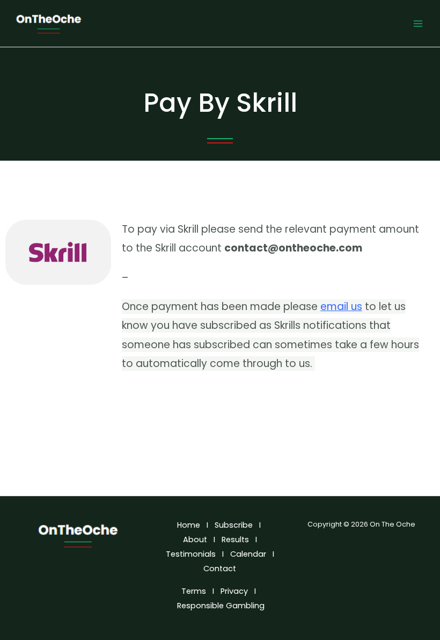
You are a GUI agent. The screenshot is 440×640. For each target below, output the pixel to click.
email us (341, 306)
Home (188, 525)
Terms (193, 591)
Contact (220, 568)
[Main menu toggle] (418, 23)
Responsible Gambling (221, 605)
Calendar (248, 554)
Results (235, 539)
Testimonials (191, 554)
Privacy (234, 591)
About (195, 539)
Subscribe (234, 525)
